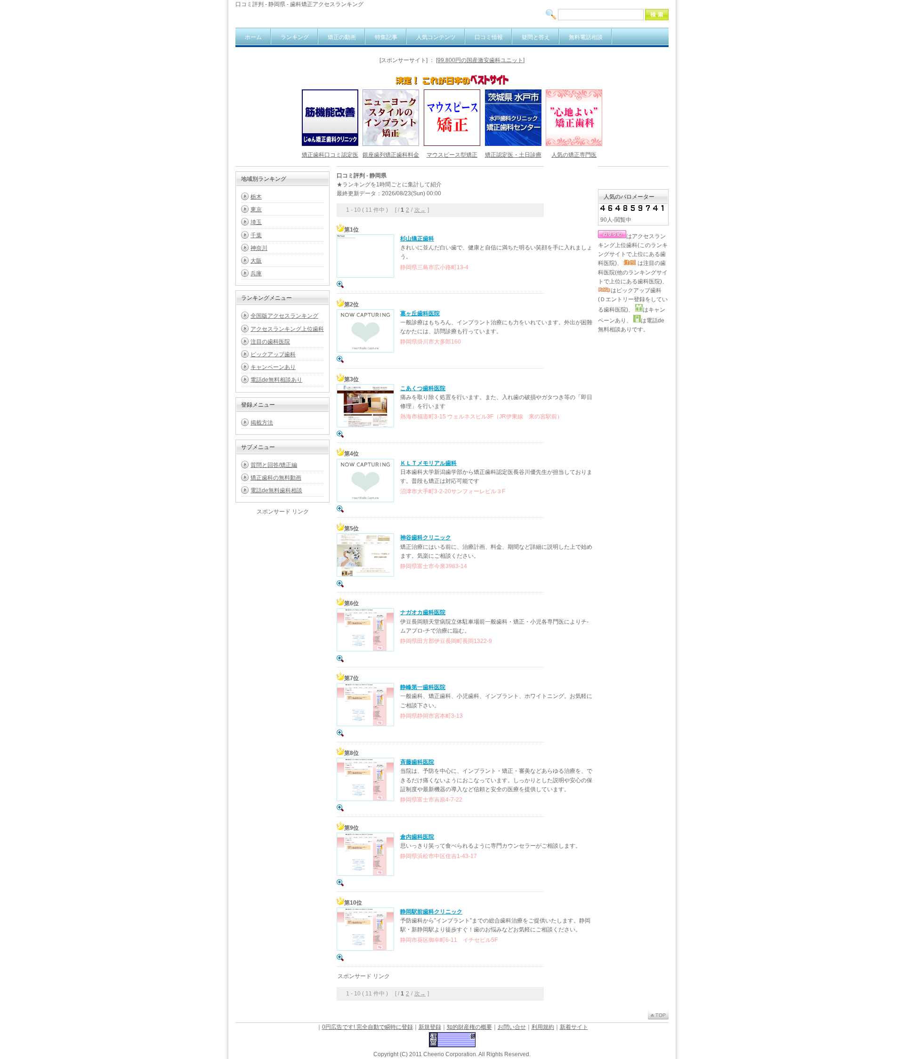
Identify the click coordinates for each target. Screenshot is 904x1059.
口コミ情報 (489, 37)
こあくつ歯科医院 (422, 388)
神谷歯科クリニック (425, 537)
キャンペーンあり (273, 367)
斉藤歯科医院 (417, 762)
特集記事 (386, 37)
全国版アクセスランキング (284, 316)
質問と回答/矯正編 (273, 465)
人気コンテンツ (436, 37)
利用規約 (543, 1027)
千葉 (256, 235)
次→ (420, 210)
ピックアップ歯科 (273, 354)
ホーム (253, 37)
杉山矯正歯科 (417, 238)
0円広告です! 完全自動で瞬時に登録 (367, 1027)
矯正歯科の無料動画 (275, 477)
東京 (256, 209)
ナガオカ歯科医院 (422, 612)
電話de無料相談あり (276, 380)
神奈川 (258, 248)
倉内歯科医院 (417, 837)
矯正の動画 (342, 37)
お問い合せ (512, 1027)
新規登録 (430, 1027)
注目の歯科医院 (270, 341)
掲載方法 (261, 422)
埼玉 (256, 222)
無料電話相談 (586, 37)
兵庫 (256, 273)
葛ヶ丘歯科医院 (420, 313)
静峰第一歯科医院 (422, 687)
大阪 (256, 260)
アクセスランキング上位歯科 (287, 329)
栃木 (256, 196)
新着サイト (574, 1027)
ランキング (295, 37)
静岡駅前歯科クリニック (431, 911)
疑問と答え (536, 37)
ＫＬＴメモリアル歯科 (428, 463)
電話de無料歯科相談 (276, 490)
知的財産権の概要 (469, 1027)
